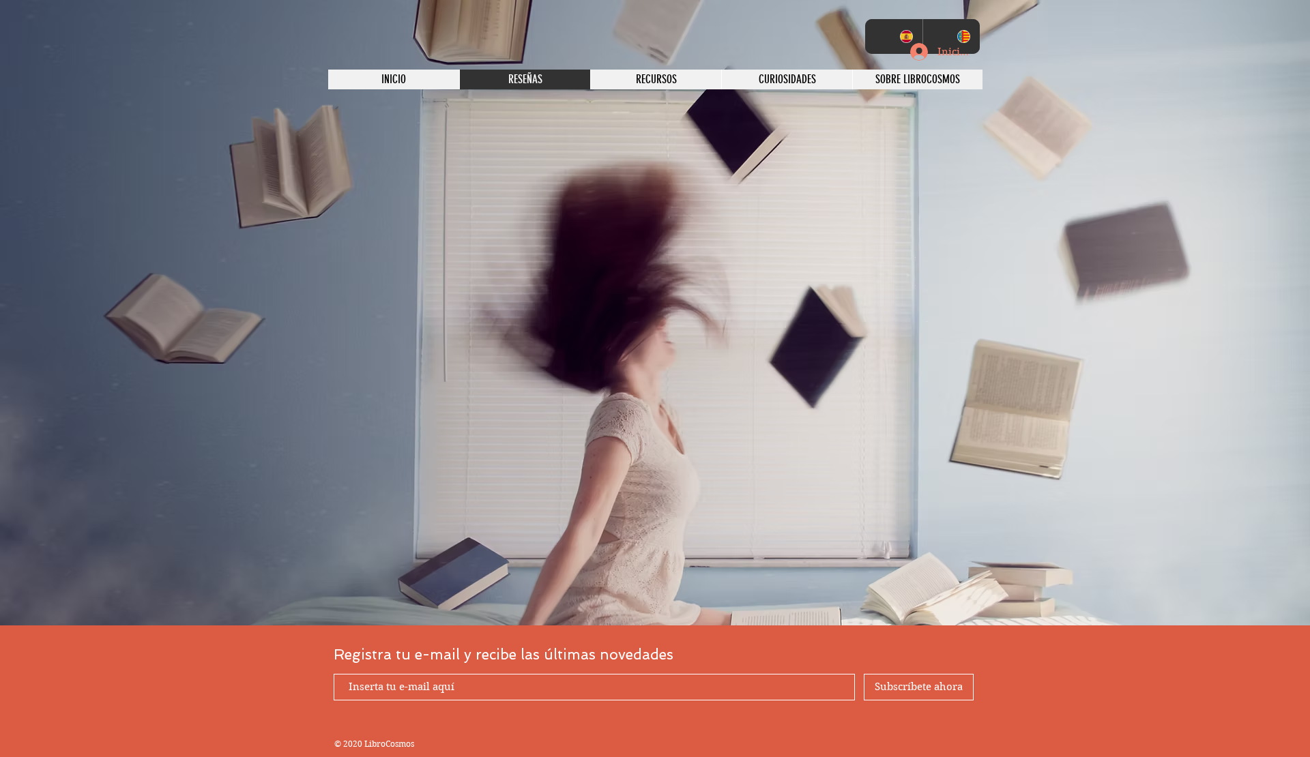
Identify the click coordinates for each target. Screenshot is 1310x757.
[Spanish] (893, 36)
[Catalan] (951, 36)
